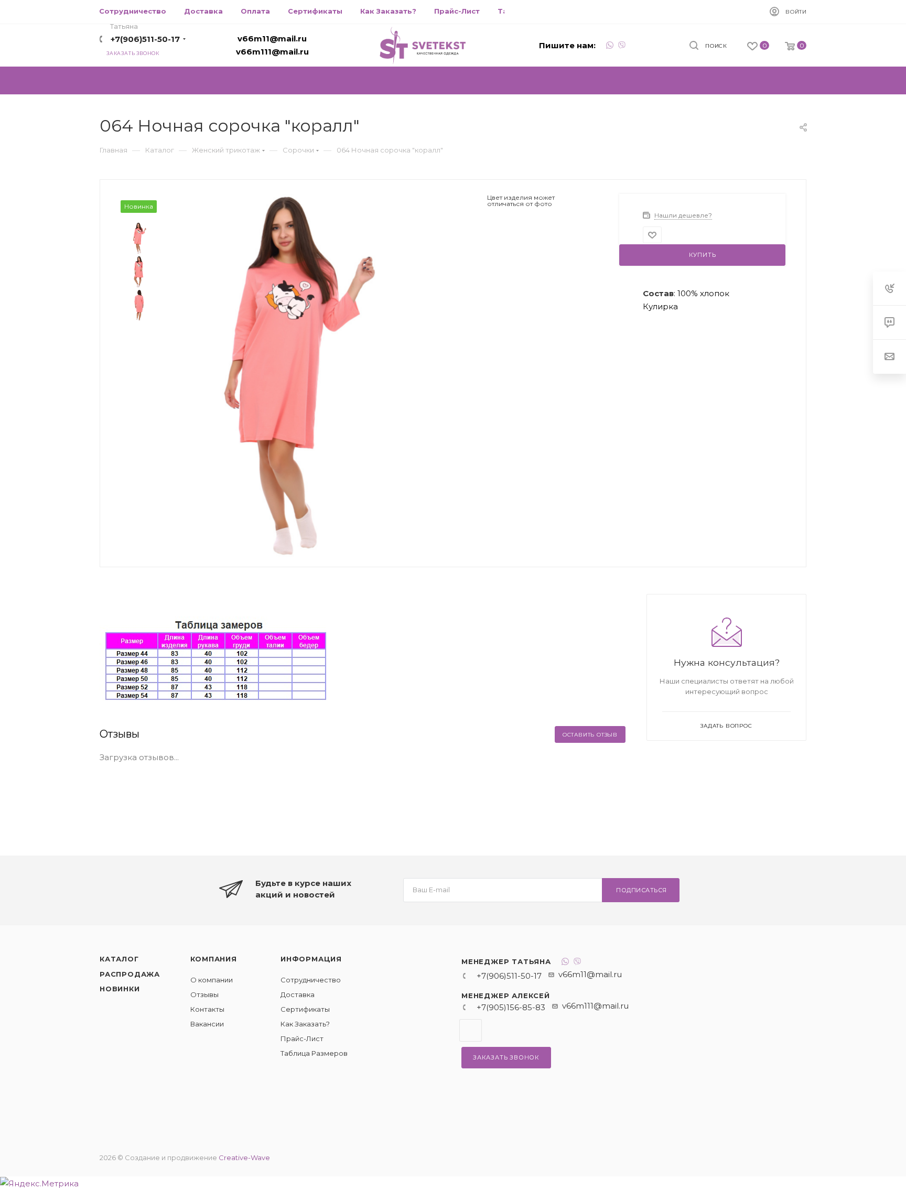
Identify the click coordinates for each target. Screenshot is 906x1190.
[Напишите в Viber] (621, 46)
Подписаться (641, 890)
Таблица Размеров (314, 1053)
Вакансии (207, 1024)
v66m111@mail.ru (272, 52)
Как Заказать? (305, 1024)
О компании (211, 980)
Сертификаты (305, 1009)
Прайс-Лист (302, 1038)
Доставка (298, 994)
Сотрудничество (311, 980)
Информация (311, 959)
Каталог (119, 959)
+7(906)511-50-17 (145, 39)
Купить (702, 254)
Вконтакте (470, 1030)
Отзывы (204, 994)
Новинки (120, 989)
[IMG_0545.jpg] (286, 375)
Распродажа (130, 974)
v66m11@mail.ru (272, 39)
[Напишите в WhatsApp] (609, 46)
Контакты (207, 1009)
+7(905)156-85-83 (511, 1007)
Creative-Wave (244, 1157)
